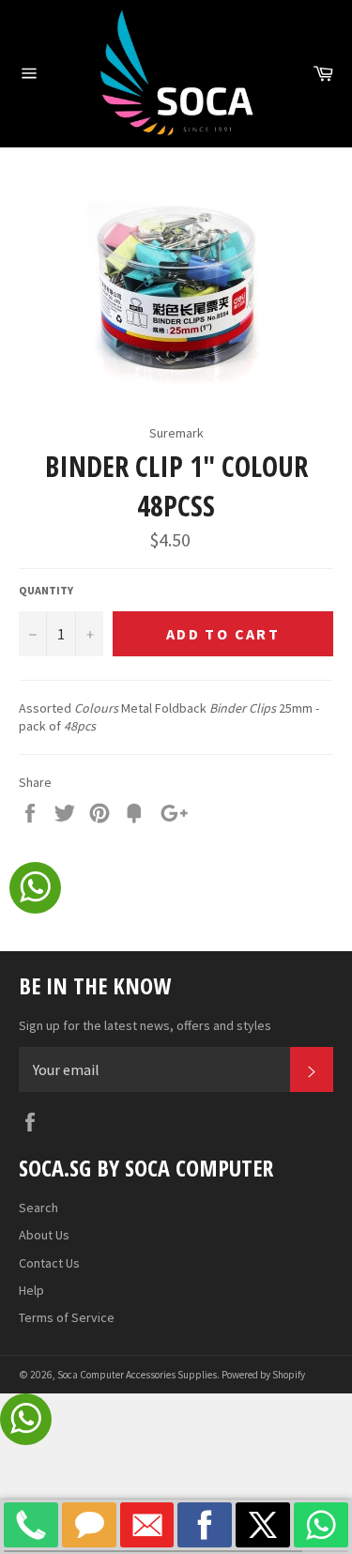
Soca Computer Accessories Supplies (137, 1374)
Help (31, 1290)
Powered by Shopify (263, 1374)
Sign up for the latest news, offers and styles (145, 1025)
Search (38, 1207)
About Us (44, 1234)
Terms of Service (67, 1317)
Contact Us (49, 1262)
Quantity (46, 590)
